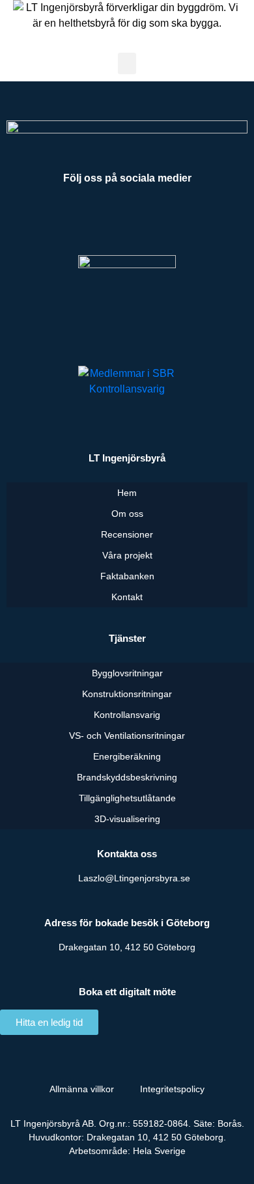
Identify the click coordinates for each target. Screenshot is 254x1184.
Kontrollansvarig (127, 714)
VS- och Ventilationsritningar (127, 735)
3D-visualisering (127, 819)
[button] (127, 63)
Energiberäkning (127, 756)
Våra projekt (127, 555)
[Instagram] (176, 219)
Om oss (127, 513)
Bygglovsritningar (127, 673)
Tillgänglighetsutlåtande (127, 798)
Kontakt (127, 597)
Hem (127, 493)
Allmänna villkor (81, 1089)
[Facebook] (78, 219)
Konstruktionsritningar (127, 694)
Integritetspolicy (172, 1089)
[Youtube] (127, 219)
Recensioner (127, 534)
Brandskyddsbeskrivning (127, 777)
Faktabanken (127, 576)
